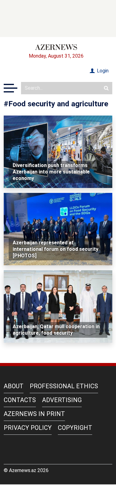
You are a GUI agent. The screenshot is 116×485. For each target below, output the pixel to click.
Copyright (75, 427)
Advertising (62, 400)
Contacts (20, 400)
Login (102, 71)
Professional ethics (64, 386)
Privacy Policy (28, 427)
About (14, 386)
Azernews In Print (34, 414)
